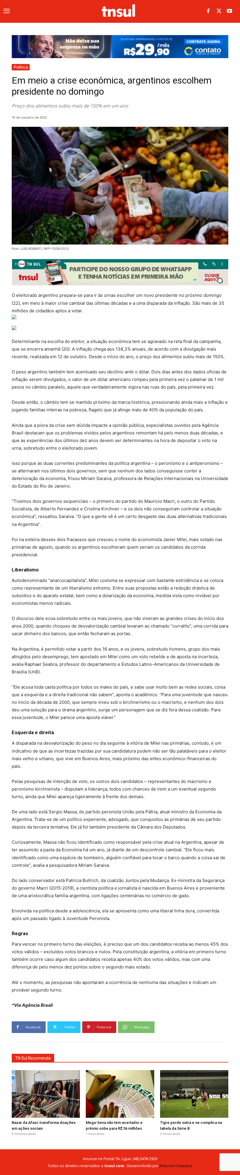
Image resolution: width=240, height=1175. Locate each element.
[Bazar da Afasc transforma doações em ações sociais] (46, 1094)
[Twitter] (219, 11)
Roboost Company (176, 1165)
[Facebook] (208, 11)
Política (20, 67)
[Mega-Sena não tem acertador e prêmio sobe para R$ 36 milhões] (120, 1094)
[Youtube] (229, 11)
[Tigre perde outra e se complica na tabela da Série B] (194, 1094)
